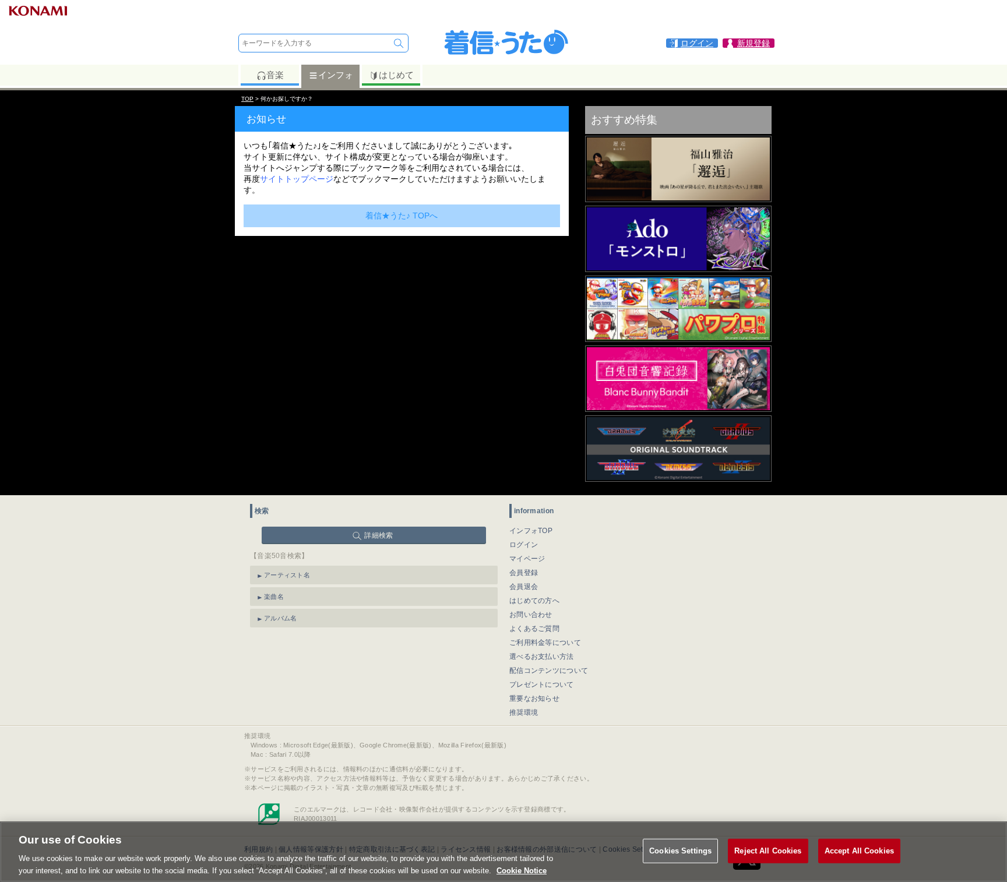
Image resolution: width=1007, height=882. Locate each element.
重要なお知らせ (534, 698)
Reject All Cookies (767, 850)
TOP (247, 99)
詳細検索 (378, 535)
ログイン (523, 545)
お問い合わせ (530, 615)
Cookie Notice (522, 870)
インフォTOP (530, 531)
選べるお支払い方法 (541, 656)
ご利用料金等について (545, 642)
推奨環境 (523, 712)
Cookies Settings (680, 850)
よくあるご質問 (534, 629)
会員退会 (523, 587)
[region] (503, 851)
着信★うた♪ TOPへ (401, 215)
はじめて (396, 75)
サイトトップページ (296, 179)
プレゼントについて (541, 684)
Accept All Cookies (859, 850)
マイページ (527, 559)
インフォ (335, 75)
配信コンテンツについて (548, 670)
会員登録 (523, 573)
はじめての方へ (534, 601)
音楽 (275, 75)
